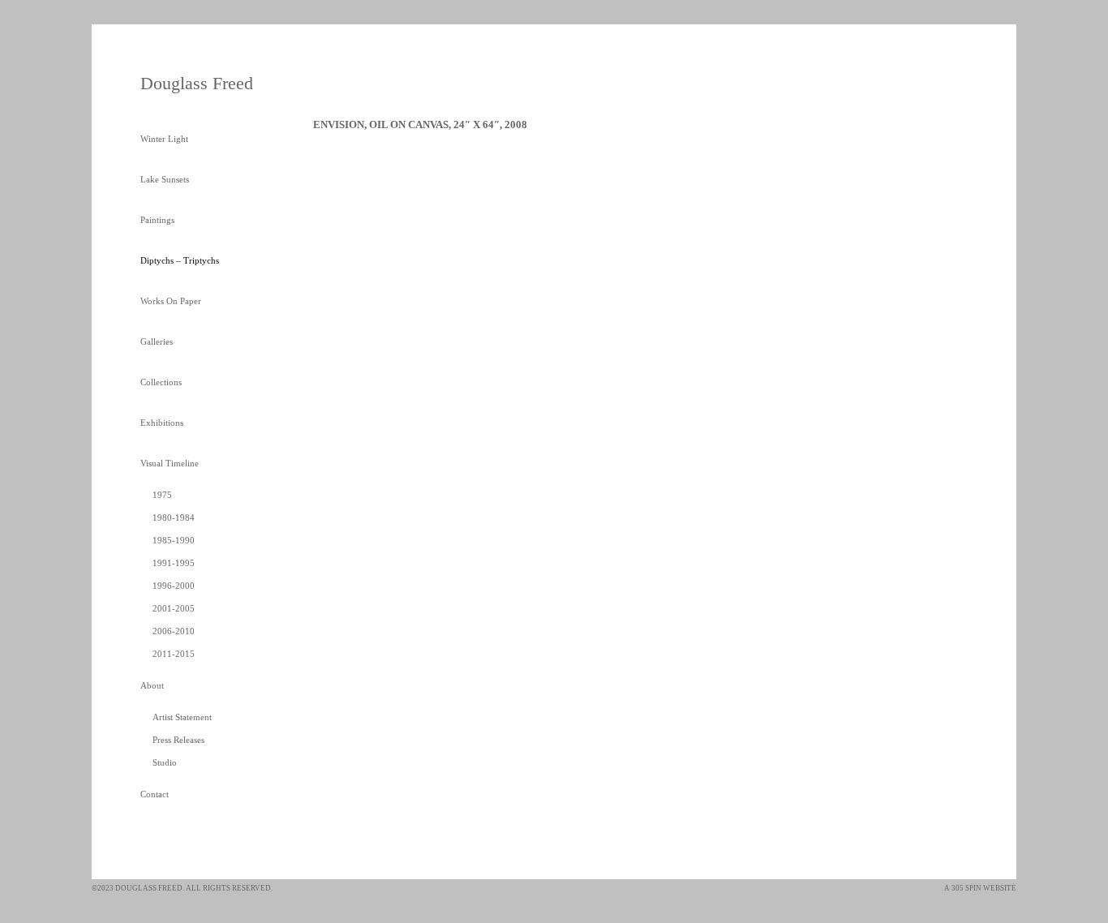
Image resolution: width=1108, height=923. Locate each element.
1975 (162, 495)
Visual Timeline (169, 463)
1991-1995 (173, 563)
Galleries (156, 341)
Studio (164, 762)
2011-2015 (173, 654)
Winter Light (164, 139)
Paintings (157, 220)
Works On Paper (170, 301)
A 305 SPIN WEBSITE (980, 888)
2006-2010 (173, 631)
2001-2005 (173, 608)
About (152, 685)
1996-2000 (173, 585)
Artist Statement (182, 717)
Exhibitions (161, 422)
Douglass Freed (196, 83)
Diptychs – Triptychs (179, 260)
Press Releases (178, 740)
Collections (161, 382)
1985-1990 (173, 540)
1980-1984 (173, 517)
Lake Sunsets (164, 179)
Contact (154, 794)
